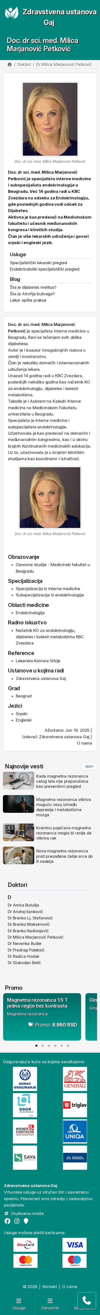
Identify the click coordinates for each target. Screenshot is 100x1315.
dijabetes (53, 388)
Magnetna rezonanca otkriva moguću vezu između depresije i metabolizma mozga (63, 807)
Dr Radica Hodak (23, 956)
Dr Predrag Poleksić (26, 950)
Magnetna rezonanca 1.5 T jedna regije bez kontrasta (37, 1003)
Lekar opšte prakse (28, 300)
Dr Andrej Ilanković (25, 911)
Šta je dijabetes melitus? (33, 287)
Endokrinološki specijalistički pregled (44, 269)
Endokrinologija (30, 612)
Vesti (89, 766)
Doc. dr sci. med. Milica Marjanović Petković (42, 44)
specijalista (42, 331)
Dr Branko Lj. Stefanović (30, 918)
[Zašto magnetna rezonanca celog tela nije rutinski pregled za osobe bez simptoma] (18, 780)
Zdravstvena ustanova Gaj (64, 736)
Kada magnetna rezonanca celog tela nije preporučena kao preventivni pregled (62, 781)
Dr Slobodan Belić (24, 962)
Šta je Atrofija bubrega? (32, 293)
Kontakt (49, 1286)
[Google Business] (27, 1221)
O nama (84, 743)
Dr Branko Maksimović (29, 924)
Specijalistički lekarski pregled (38, 262)
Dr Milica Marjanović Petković (36, 937)
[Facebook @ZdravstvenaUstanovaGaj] (8, 1221)
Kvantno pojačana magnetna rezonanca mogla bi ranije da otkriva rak (63, 833)
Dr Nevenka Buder (25, 943)
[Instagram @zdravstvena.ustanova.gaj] (17, 1221)
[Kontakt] (86, 1300)
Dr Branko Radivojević (28, 930)
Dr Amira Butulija (23, 905)
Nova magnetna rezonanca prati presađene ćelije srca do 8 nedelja (64, 856)
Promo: (56, 1025)
